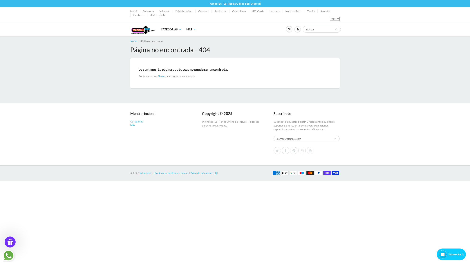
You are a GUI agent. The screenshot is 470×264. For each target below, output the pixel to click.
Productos (220, 11)
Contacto (138, 14)
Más (189, 29)
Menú (133, 11)
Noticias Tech (293, 11)
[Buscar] (336, 29)
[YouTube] (310, 150)
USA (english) (157, 14)
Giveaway (148, 11)
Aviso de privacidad (201, 173)
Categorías (169, 29)
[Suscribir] (335, 139)
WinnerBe (145, 173)
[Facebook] (285, 150)
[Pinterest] (293, 150)
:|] (215, 173)
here (161, 76)
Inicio (133, 41)
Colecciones (239, 11)
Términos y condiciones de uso (170, 173)
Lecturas (275, 11)
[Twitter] (277, 150)
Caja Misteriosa (184, 11)
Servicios (325, 11)
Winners (164, 11)
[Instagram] (302, 150)
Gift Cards (258, 11)
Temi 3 (311, 11)
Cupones (203, 11)
